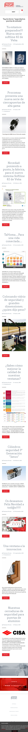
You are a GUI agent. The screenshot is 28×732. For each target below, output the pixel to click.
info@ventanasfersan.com (19, 685)
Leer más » (5, 82)
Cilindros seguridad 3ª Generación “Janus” (14, 451)
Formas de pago (14, 707)
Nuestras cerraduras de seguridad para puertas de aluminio (14, 614)
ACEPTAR (14, 731)
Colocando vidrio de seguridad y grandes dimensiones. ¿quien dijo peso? (14, 303)
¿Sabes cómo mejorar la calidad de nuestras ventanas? (14, 372)
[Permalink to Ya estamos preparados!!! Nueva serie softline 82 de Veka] (14, 57)
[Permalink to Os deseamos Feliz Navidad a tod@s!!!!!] (14, 524)
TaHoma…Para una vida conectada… (14, 238)
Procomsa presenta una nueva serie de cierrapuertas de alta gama (14, 99)
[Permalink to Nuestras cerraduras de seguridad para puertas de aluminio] (14, 632)
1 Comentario (6, 111)
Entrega (14, 703)
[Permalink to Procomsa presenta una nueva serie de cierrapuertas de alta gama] (14, 125)
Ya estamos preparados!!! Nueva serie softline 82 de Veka (14, 33)
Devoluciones (14, 715)
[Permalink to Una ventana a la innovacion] (14, 572)
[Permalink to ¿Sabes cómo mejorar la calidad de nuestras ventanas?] (14, 406)
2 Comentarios (7, 384)
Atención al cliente (14, 711)
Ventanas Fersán (7, 44)
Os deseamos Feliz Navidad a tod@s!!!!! (14, 504)
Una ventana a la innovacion (14, 547)
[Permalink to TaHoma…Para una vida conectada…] (14, 259)
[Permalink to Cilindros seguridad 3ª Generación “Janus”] (14, 473)
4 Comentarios (7, 45)
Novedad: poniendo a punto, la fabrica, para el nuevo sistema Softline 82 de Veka (14, 171)
